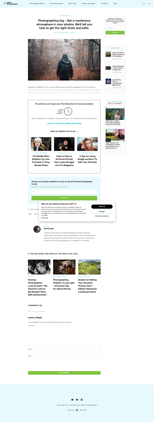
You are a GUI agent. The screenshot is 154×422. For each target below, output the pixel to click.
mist (67, 32)
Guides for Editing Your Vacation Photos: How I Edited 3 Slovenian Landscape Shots (87, 286)
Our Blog (104, 3)
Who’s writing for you (63, 405)
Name (30, 349)
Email (30, 356)
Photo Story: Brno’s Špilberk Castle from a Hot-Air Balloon (118, 54)
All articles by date (75, 405)
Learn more (44, 217)
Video (115, 3)
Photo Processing (56, 3)
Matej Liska (49, 229)
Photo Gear (72, 3)
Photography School (37, 3)
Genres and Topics (88, 3)
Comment (31, 325)
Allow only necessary (102, 216)
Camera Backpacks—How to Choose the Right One (118, 68)
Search (83, 405)
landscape (61, 32)
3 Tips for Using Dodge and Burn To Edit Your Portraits (87, 159)
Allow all (102, 206)
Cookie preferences (91, 405)
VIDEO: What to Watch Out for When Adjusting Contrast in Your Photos (113, 122)
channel (116, 103)
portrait (72, 32)
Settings (102, 211)
